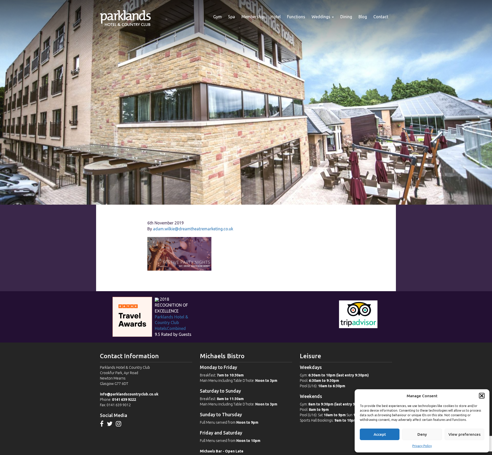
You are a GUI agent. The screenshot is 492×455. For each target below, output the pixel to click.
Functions (296, 16)
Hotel (276, 16)
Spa (231, 16)
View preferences (464, 434)
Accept (380, 434)
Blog (362, 16)
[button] (481, 395)
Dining (346, 16)
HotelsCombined (170, 328)
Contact (380, 16)
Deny (422, 434)
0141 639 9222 (124, 399)
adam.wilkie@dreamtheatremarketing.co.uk (193, 228)
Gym (217, 16)
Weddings (321, 16)
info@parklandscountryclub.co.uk (129, 394)
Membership (252, 16)
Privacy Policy (422, 446)
